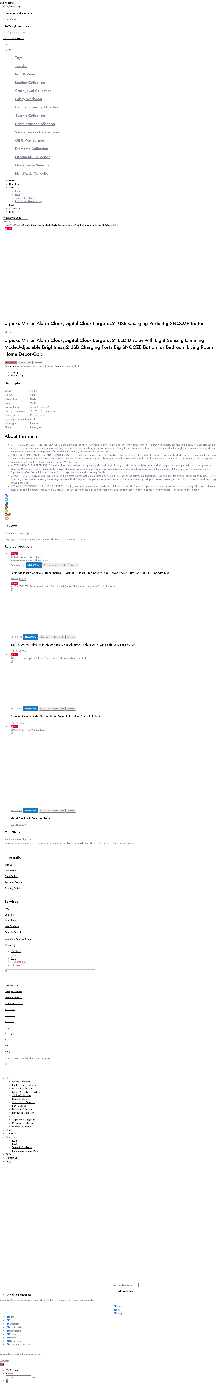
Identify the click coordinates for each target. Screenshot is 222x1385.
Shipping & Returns (14, 888)
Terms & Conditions (22, 1147)
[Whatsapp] (6, 511)
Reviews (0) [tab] (17, 375)
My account (10, 870)
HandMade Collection (32, 173)
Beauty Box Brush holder (14, 1004)
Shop (8, 1078)
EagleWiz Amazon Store (18, 939)
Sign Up (8, 864)
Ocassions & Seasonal (32, 165)
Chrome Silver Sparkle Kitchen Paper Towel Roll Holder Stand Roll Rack (55, 716)
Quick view (48, 565)
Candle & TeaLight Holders (37, 107)
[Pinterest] (6, 507)
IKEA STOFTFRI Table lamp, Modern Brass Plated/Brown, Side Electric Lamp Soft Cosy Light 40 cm (73, 644)
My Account (12, 1370)
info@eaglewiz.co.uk (16, 26)
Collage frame (10, 1052)
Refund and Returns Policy (25, 1151)
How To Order (12, 926)
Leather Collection (30, 82)
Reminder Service (14, 882)
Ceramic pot (9, 1034)
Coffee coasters (10, 1046)
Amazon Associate (26, 366)
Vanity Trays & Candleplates (37, 132)
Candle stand (9, 1022)
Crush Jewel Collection (33, 90)
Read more (16, 637)
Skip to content (8, 3)
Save (9, 228)
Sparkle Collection (30, 115)
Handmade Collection (23, 1113)
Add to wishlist (25, 362)
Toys (18, 57)
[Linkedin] (6, 503)
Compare (38, 362)
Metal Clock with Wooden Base (30, 818)
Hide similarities (124, 1291)
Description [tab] (16, 372)
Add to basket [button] (18, 565)
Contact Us (10, 914)
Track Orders (11, 876)
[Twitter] (6, 499)
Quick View (33, 565)
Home (9, 1130)
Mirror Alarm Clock (69, 366)
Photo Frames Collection (35, 123)
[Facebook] (6, 496)
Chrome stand (10, 1040)
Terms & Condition (14, 932)
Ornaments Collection (32, 156)
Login (9, 1161)
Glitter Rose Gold (11, 986)
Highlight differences (20, 1294)
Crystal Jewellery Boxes (13, 992)
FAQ (7, 909)
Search (9, 1373)
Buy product (11, 362)
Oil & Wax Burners (30, 140)
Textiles (21, 66)
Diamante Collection (31, 148)
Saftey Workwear (28, 99)
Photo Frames (10, 1016)
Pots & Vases (25, 74)
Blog (14, 1140)
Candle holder (10, 1010)
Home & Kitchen (46, 366)
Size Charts (10, 920)
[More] (7, 518)
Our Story (11, 1133)
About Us (10, 1137)
